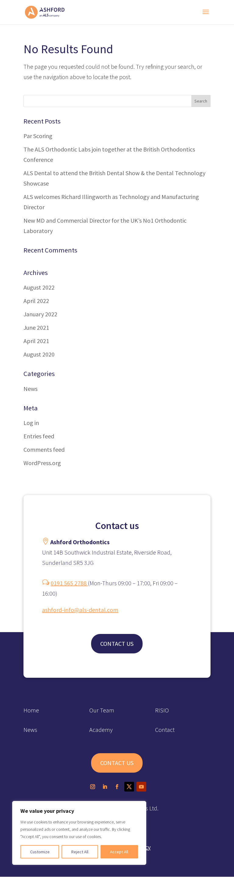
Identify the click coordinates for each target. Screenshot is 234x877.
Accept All (119, 851)
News (30, 388)
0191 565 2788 (69, 583)
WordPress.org (42, 463)
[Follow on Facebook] (117, 787)
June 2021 (36, 327)
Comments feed (44, 449)
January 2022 (40, 314)
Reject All (79, 851)
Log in (31, 422)
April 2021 (36, 341)
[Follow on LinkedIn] (105, 787)
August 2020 (39, 354)
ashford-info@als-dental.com (80, 610)
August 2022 (39, 287)
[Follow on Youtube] (141, 787)
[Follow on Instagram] (93, 787)
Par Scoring (37, 136)
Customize (40, 851)
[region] (79, 833)
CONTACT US (116, 643)
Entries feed (38, 436)
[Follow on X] (129, 787)
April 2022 (36, 301)
